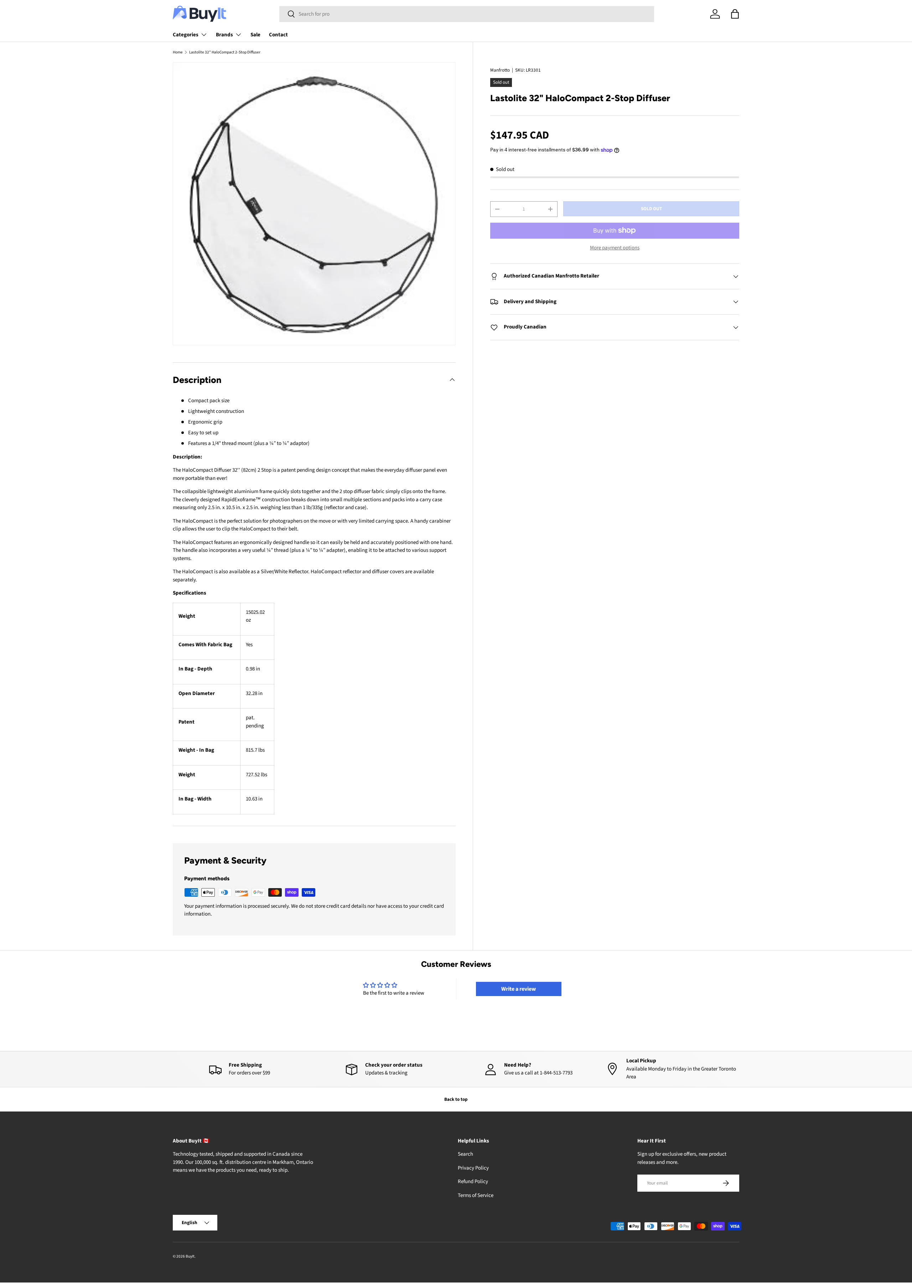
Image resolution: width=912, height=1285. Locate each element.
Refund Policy (473, 1182)
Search (465, 1154)
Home (178, 52)
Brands (224, 34)
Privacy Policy (473, 1168)
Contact (278, 34)
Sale (255, 34)
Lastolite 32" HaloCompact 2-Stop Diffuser (224, 52)
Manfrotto (500, 70)
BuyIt (190, 1256)
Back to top (456, 1099)
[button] (735, 14)
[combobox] (466, 14)
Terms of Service (475, 1195)
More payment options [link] (614, 248)
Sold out (651, 208)
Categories (185, 34)
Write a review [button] (518, 989)
